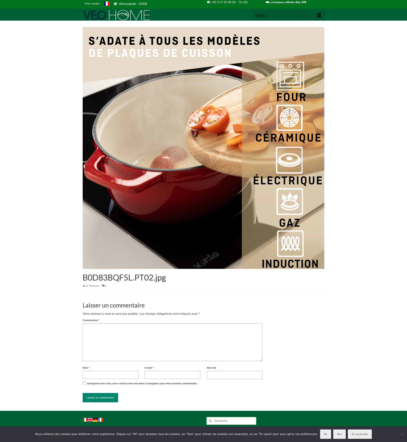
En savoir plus (360, 434)
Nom (86, 367)
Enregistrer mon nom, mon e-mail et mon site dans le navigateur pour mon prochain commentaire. (142, 383)
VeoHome (94, 286)
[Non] (402, 434)
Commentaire (91, 320)
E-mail (149, 367)
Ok (325, 434)
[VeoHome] (121, 15)
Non (339, 434)
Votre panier (132, 4)
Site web (211, 367)
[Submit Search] (210, 421)
